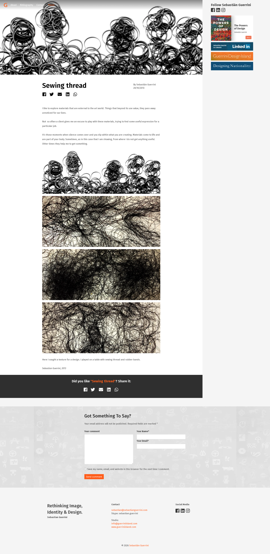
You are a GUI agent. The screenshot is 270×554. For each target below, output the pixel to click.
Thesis (51, 5)
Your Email (143, 441)
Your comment (92, 431)
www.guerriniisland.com (123, 527)
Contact (40, 5)
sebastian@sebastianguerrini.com (129, 510)
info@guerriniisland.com (124, 523)
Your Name (143, 431)
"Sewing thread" (103, 381)
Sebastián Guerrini (139, 545)
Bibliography (26, 5)
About (14, 5)
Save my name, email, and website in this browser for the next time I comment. (128, 469)
